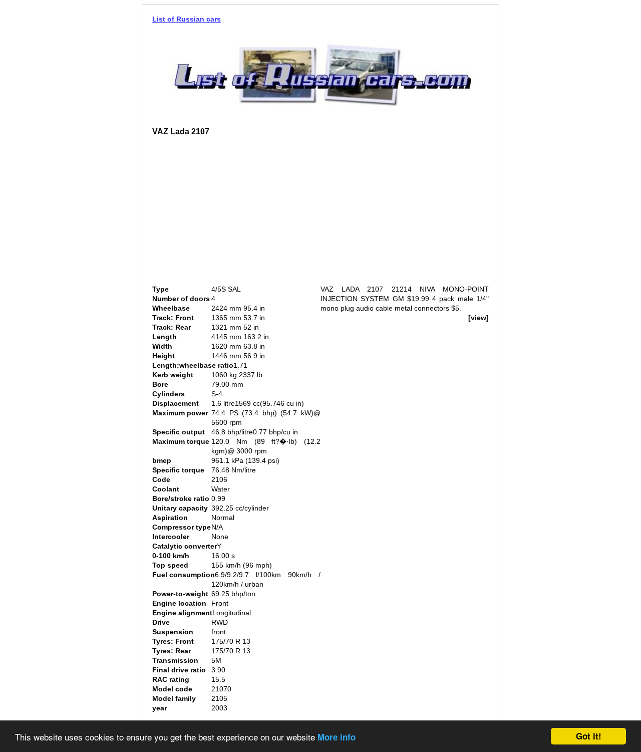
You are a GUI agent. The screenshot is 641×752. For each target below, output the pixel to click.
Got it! (588, 736)
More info (336, 737)
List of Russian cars (186, 19)
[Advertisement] (236, 214)
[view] (478, 318)
